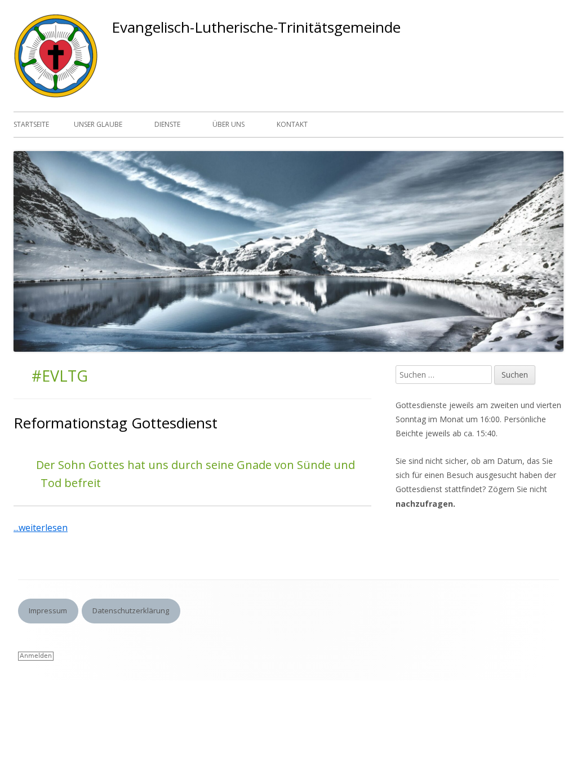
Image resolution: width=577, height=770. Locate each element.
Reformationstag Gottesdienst (116, 423)
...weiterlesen (45, 527)
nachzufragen (424, 503)
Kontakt (292, 124)
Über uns (228, 124)
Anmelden (36, 656)
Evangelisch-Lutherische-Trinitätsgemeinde (256, 27)
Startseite (31, 124)
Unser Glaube (98, 124)
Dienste (167, 124)
